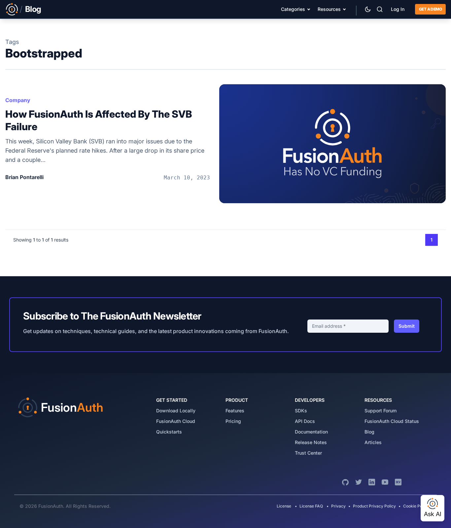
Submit (407, 326)
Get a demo (430, 9)
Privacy (338, 506)
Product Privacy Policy (374, 506)
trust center (308, 453)
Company (17, 100)
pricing (233, 421)
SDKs (301, 410)
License (284, 506)
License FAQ (311, 506)
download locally (175, 410)
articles (373, 442)
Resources (329, 9)
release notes (311, 442)
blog (369, 431)
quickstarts (169, 431)
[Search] (379, 9)
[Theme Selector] (367, 9)
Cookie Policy (416, 506)
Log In (397, 9)
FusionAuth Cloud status (391, 421)
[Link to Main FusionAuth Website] (11, 9)
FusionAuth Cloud (175, 421)
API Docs (305, 421)
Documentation (311, 431)
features (235, 410)
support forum (380, 410)
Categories (293, 9)
